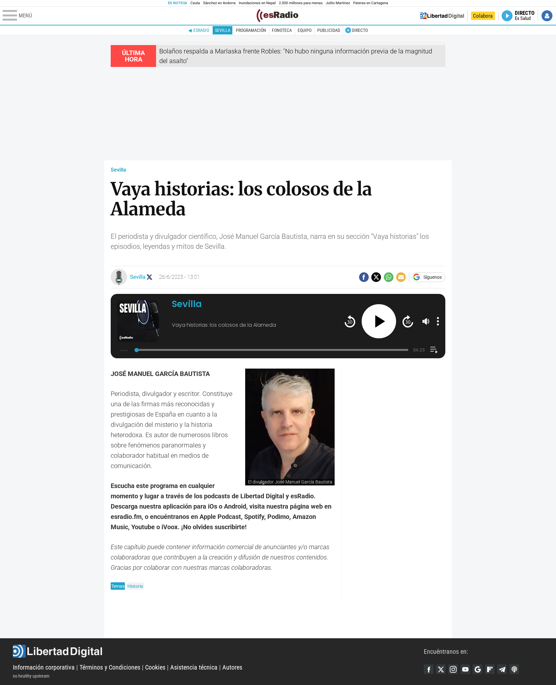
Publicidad (328, 30)
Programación (251, 30)
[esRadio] (277, 15)
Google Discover (477, 669)
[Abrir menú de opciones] (438, 321)
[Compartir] (364, 277)
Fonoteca (282, 30)
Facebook (428, 669)
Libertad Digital (218, 651)
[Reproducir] (379, 321)
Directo (360, 30)
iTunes (514, 669)
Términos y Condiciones (109, 667)
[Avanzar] (407, 321)
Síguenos (432, 277)
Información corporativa (44, 667)
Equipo (304, 30)
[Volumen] (426, 321)
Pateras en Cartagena (370, 3)
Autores (232, 667)
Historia (135, 586)
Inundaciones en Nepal (257, 3)
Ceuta (195, 3)
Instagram (453, 669)
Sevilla (222, 30)
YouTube (465, 669)
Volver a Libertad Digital (442, 15)
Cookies (155, 667)
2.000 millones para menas (301, 3)
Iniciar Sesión (547, 15)
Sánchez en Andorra (219, 3)
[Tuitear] (376, 277)
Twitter (441, 669)
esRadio (201, 30)
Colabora (483, 16)
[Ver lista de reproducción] (434, 350)
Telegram (502, 669)
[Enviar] (389, 277)
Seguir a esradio (149, 277)
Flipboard (490, 669)
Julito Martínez (338, 3)
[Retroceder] (349, 321)
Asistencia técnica (194, 667)
